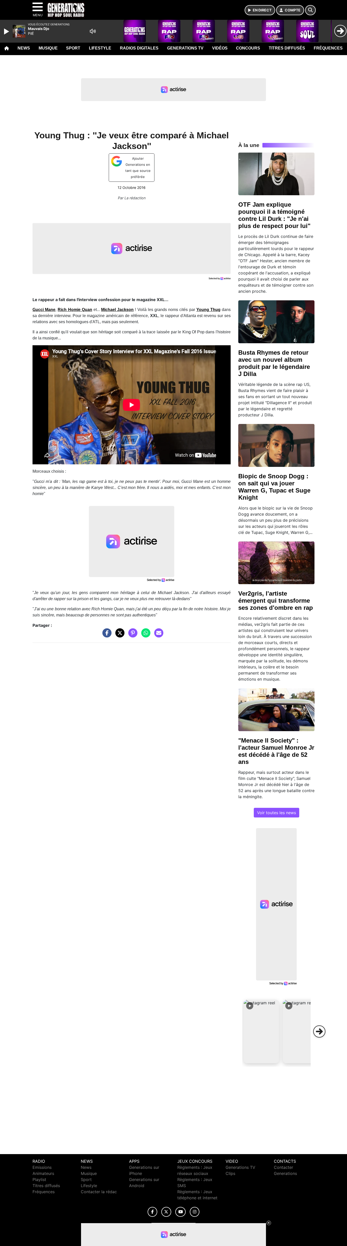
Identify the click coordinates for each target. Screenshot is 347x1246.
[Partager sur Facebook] (106, 635)
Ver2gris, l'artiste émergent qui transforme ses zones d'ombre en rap (275, 600)
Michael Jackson (117, 309)
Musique (48, 48)
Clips (230, 1173)
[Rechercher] (310, 10)
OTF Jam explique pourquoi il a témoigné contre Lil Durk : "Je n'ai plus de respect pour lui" (274, 215)
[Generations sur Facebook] (152, 1212)
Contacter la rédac (99, 1191)
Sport (73, 48)
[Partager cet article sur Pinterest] (131, 635)
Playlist (39, 1179)
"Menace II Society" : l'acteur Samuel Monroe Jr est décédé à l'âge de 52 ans (276, 751)
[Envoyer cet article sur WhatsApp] (144, 635)
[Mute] (93, 31)
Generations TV (185, 48)
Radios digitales (139, 48)
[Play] (7, 31)
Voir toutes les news (276, 812)
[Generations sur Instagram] (194, 1212)
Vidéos (220, 48)
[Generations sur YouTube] (180, 1212)
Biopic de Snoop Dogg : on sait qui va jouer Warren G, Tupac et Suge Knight (274, 487)
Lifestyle (100, 48)
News (24, 48)
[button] (261, 1031)
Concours (248, 48)
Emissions (42, 1167)
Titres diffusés (287, 48)
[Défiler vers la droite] (319, 1031)
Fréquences (328, 48)
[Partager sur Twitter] (118, 635)
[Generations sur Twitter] (166, 1212)
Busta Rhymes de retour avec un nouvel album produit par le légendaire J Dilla (274, 363)
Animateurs (43, 1173)
